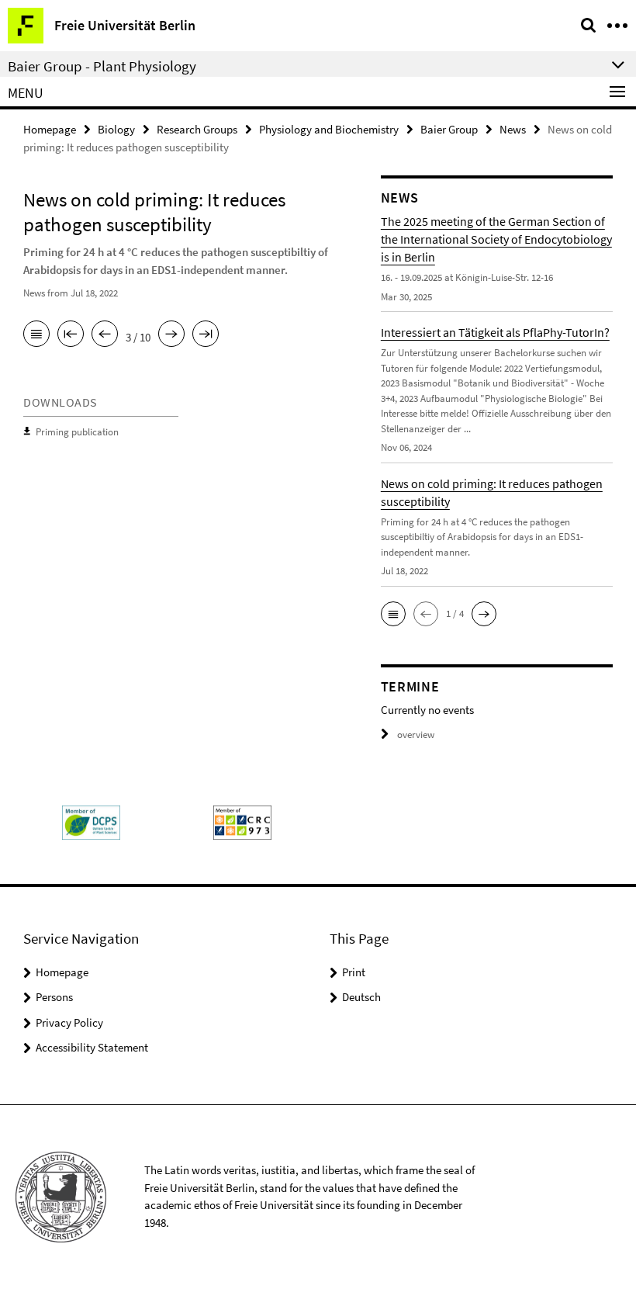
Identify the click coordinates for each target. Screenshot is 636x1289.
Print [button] (353, 972)
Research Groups (197, 129)
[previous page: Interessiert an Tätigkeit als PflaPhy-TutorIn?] (105, 335)
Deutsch (361, 996)
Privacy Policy (69, 1022)
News (512, 129)
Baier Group (449, 129)
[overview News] (36, 335)
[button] (393, 613)
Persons (54, 996)
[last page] (205, 335)
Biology (116, 129)
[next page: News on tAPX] (171, 335)
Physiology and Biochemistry (329, 129)
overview (415, 734)
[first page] (70, 335)
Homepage (49, 129)
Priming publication (77, 431)
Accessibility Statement (92, 1047)
